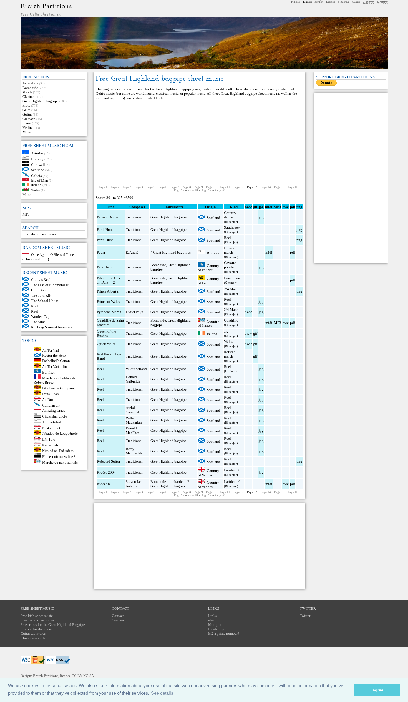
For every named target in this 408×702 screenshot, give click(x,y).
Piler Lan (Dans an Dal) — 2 (108, 280)
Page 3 (127, 187)
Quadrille (231, 320)
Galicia (36, 176)
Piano (26, 123)
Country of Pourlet (208, 267)
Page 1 (103, 187)
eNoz (212, 620)
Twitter (305, 616)
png (299, 230)
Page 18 (193, 190)
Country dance (230, 215)
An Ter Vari (50, 350)
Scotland (37, 170)
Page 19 (206, 190)
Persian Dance (107, 217)
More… (28, 132)
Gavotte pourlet (230, 265)
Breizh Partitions (46, 5)
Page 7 (174, 187)
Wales (35, 190)
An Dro (47, 400)
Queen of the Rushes (106, 333)
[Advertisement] (199, 143)
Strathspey (232, 227)
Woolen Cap (40, 316)
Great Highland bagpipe (40, 101)
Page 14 (266, 187)
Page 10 (211, 187)
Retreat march (229, 354)
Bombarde (30, 88)
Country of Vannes (208, 473)
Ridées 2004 (106, 472)
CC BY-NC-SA (83, 676)
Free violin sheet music (38, 629)
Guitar (27, 114)
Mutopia (214, 625)
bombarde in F (178, 481)
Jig (226, 331)
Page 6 (162, 187)
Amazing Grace (53, 410)
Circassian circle (54, 416)
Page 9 (198, 187)
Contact (118, 616)
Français (295, 1)
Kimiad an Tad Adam (58, 451)
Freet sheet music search (40, 234)
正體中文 (368, 2)
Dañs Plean (50, 394)
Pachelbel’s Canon (56, 361)
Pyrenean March (109, 312)
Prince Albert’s (108, 291)
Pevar (101, 252)
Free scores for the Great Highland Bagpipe (53, 625)
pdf (292, 252)
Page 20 (220, 190)
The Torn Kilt (41, 295)
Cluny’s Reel (41, 280)
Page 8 (186, 187)
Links (212, 616)
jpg (261, 217)
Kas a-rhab (50, 445)
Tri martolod (51, 422)
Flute (26, 105)
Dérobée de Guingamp (59, 388)
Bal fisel (48, 372)
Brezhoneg (343, 1)
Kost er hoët (51, 428)
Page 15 (279, 187)
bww (248, 312)
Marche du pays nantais (60, 462)
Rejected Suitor (108, 461)
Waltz (228, 341)
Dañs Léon (232, 278)
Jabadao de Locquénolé (60, 433)
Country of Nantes (208, 323)
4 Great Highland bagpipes (170, 252)
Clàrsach (29, 119)
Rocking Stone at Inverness (51, 327)
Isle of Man (39, 180)
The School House (45, 301)
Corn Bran (39, 290)
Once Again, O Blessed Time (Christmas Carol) (48, 257)
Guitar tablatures (33, 633)
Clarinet (28, 96)
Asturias (37, 153)
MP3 (26, 214)
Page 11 (225, 187)
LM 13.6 (48, 439)
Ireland (36, 185)
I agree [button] (377, 690)
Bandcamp (216, 629)
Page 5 (151, 187)
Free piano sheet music (38, 620)
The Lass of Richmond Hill (51, 285)
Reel (34, 306)
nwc (286, 323)
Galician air (51, 405)
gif (255, 333)
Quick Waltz (106, 344)
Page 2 (115, 187)
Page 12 (238, 187)
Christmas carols (33, 638)
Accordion (30, 83)
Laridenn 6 (232, 470)
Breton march (229, 250)
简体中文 (382, 2)
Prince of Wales (108, 301)
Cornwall (38, 165)
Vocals (27, 92)
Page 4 (139, 187)
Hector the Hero (54, 355)
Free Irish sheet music (37, 616)
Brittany (37, 159)
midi (268, 252)
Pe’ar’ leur (104, 267)
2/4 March (232, 289)
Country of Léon (208, 281)
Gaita (26, 110)
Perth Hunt (105, 230)
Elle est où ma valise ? (58, 456)
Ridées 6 (103, 484)
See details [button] (162, 693)
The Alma (38, 322)
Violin (27, 128)
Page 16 (293, 187)
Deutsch (330, 1)
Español (318, 1)
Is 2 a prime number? (223, 633)
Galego (356, 1)
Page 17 (179, 190)
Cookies (118, 620)
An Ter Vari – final (56, 366)
